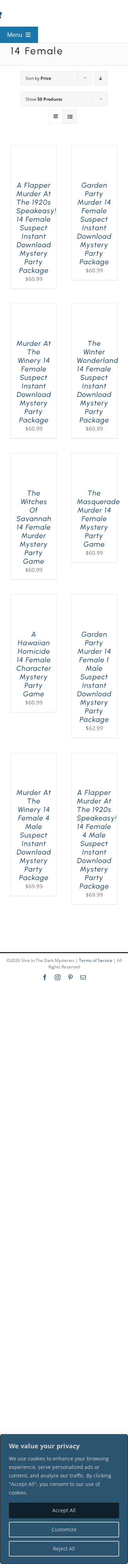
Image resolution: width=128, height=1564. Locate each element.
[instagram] (57, 977)
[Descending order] (101, 78)
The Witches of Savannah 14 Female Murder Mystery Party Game (34, 527)
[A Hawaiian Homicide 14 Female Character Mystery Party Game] (34, 598)
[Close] (120, 1440)
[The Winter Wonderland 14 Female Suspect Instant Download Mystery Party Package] (94, 307)
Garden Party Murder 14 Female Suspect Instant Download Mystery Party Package (94, 223)
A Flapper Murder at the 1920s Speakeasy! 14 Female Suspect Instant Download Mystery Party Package (36, 228)
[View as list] (70, 116)
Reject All (64, 1548)
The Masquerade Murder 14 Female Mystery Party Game (98, 518)
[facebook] (45, 977)
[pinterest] (70, 977)
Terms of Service (95, 960)
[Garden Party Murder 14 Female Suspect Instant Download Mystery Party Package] (94, 149)
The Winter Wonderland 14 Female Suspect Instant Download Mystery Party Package (97, 381)
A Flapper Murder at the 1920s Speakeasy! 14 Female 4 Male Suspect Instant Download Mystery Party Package (97, 839)
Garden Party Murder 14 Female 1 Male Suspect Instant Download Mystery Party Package (94, 677)
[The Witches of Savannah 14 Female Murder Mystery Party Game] (34, 457)
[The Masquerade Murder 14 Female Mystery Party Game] (94, 457)
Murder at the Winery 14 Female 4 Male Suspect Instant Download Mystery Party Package (33, 835)
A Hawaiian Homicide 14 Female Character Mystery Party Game (34, 664)
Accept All (64, 1510)
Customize (64, 1529)
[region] (64, 1499)
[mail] (83, 977)
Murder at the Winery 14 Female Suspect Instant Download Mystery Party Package (33, 381)
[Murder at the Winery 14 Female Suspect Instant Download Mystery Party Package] (34, 307)
